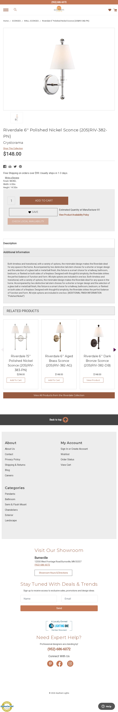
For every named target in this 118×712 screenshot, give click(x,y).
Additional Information (16, 252)
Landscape (11, 520)
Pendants (10, 493)
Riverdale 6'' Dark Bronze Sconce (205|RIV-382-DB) (97, 360)
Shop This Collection (13, 148)
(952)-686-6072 (42, 565)
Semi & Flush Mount (15, 504)
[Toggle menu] (7, 10)
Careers (9, 475)
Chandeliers (11, 509)
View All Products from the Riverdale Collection (59, 395)
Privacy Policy (12, 459)
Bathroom (10, 499)
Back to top (55, 419)
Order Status (67, 459)
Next (115, 349)
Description (10, 243)
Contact (9, 454)
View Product (93, 380)
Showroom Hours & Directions (53, 573)
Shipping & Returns (15, 464)
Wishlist (65, 454)
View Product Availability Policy (74, 215)
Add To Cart (16, 380)
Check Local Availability (28, 221)
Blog (7, 470)
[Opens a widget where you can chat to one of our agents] (106, 706)
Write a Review (12, 178)
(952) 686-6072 (59, 2)
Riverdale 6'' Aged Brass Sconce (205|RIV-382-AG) (59, 360)
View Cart (66, 464)
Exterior (9, 515)
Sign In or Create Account (74, 448)
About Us (10, 448)
